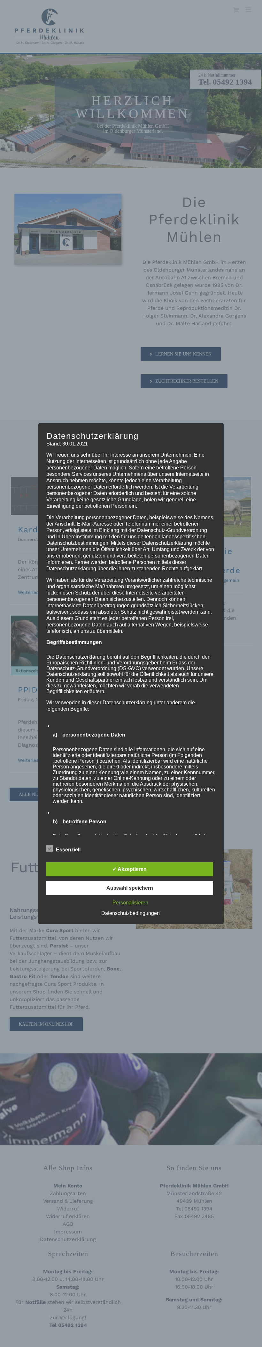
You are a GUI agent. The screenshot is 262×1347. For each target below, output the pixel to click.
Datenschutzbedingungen (130, 913)
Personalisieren (130, 902)
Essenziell (68, 849)
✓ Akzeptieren (129, 869)
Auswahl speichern (129, 888)
